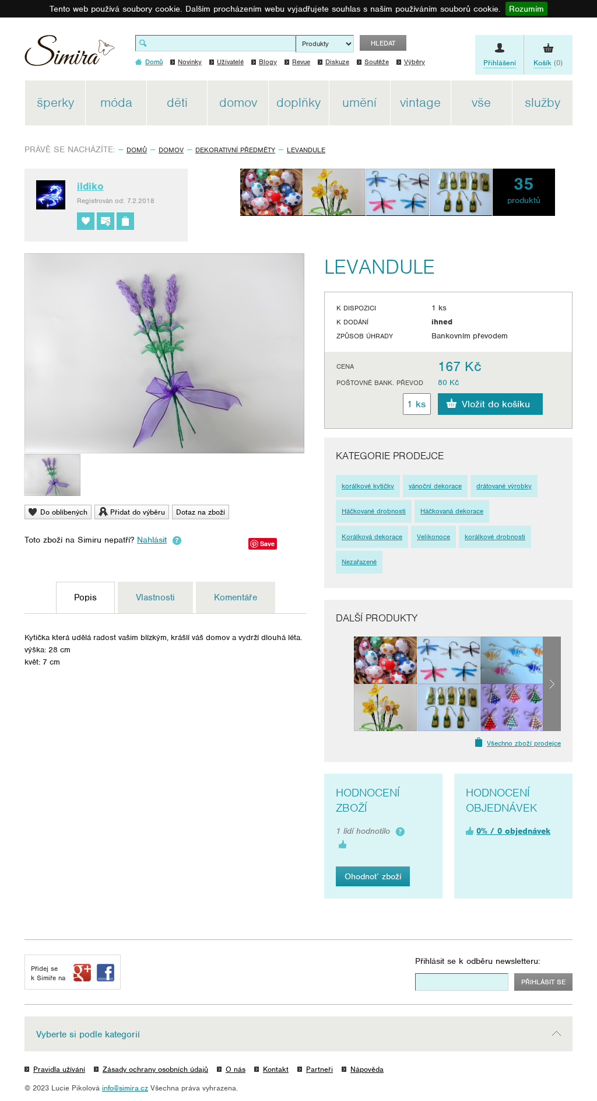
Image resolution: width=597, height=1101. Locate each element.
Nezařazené (359, 562)
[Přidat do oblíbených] (85, 221)
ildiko (90, 186)
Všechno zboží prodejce (524, 743)
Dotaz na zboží (200, 512)
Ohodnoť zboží (373, 876)
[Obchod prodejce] (125, 221)
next (552, 684)
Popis (85, 597)
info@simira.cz (125, 1088)
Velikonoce (433, 536)
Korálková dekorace (372, 536)
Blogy (268, 62)
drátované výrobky (504, 486)
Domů (137, 150)
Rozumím (526, 9)
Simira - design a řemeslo (69, 54)
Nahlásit (152, 539)
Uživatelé (230, 62)
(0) (548, 63)
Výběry (414, 62)
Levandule (306, 150)
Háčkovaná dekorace (451, 511)
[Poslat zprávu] (105, 221)
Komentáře (235, 597)
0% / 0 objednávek (513, 831)
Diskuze (337, 62)
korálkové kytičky (368, 486)
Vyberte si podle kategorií (88, 1034)
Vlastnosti (155, 597)
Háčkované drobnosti (374, 511)
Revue (301, 62)
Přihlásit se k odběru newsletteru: (477, 961)
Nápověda (367, 1069)
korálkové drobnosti (495, 536)
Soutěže (376, 62)
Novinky (190, 62)
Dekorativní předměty (235, 150)
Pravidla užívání (59, 1069)
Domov (171, 150)
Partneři (319, 1069)
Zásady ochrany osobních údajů (155, 1069)
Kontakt (276, 1069)
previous (345, 684)
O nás (235, 1069)
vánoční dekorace (435, 486)
